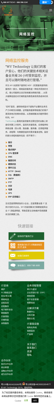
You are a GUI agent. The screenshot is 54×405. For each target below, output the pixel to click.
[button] (26, 400)
